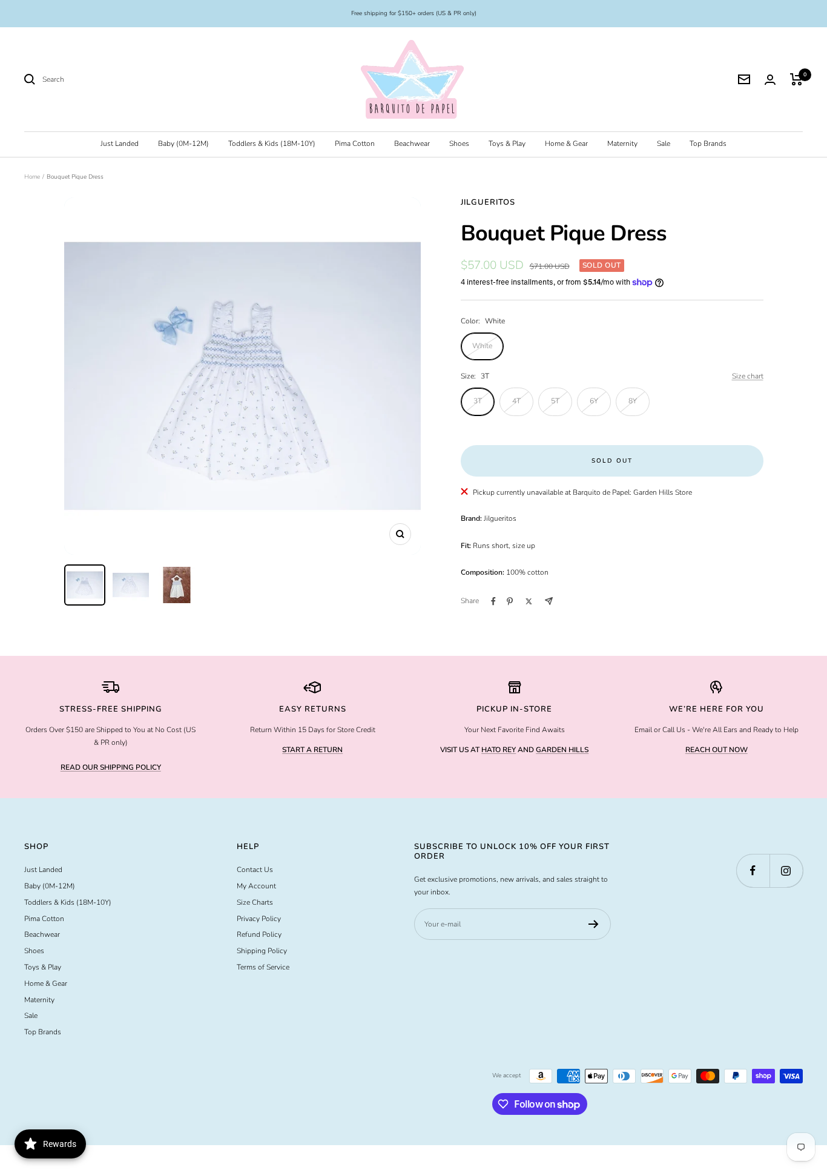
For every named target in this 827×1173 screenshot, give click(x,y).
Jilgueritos (488, 202)
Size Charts (255, 902)
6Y (594, 401)
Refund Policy (259, 934)
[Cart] (796, 79)
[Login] (770, 79)
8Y (632, 401)
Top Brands (708, 143)
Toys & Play (507, 143)
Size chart (747, 376)
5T (555, 401)
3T (477, 401)
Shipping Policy (262, 951)
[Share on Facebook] (493, 601)
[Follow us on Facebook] (752, 870)
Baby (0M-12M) (183, 143)
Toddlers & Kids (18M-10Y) (271, 143)
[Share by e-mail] (549, 601)
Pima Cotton (355, 143)
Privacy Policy (259, 919)
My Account (256, 886)
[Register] (593, 924)
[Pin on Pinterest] (510, 601)
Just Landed (119, 143)
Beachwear (412, 143)
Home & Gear (566, 143)
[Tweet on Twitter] (529, 601)
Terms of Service (263, 967)
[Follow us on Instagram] (786, 870)
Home (32, 177)
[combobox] (133, 79)
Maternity (622, 143)
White (482, 346)
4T (516, 401)
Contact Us (255, 869)
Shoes (459, 143)
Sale (663, 143)
